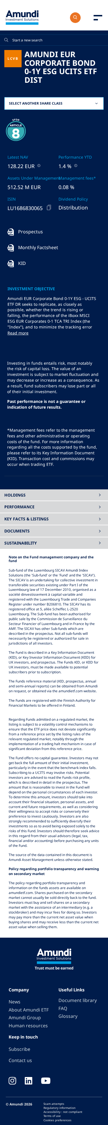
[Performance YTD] (75, 165)
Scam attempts (53, 1104)
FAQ (62, 1008)
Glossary (67, 1016)
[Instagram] (12, 1081)
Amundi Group (25, 1017)
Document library (77, 1000)
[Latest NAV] (38, 165)
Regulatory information (59, 1108)
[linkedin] (28, 1081)
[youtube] (46, 1081)
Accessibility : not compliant (62, 1112)
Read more (18, 333)
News (14, 1002)
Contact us (20, 1060)
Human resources (28, 1025)
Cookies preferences (57, 1120)
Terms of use (52, 1116)
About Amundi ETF (29, 1010)
